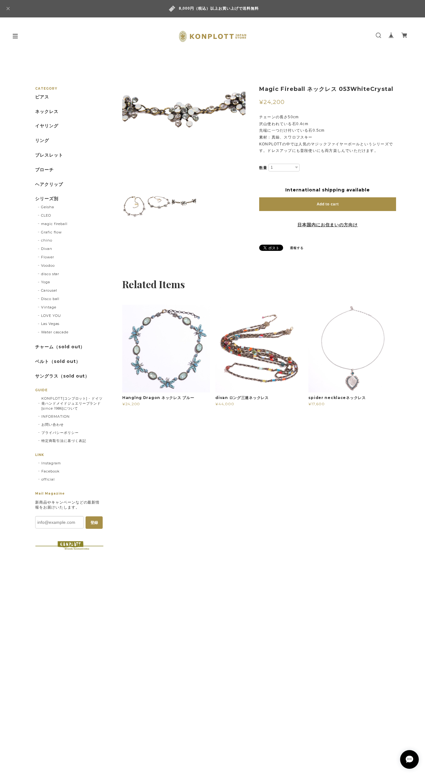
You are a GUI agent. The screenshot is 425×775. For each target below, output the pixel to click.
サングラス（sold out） (62, 376)
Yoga (45, 282)
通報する (297, 248)
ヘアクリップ (49, 184)
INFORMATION (55, 416)
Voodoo (48, 265)
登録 (94, 522)
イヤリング (46, 126)
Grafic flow (51, 232)
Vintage (48, 307)
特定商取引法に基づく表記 (63, 441)
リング (42, 140)
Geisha (47, 207)
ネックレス (46, 111)
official (48, 479)
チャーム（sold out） (60, 347)
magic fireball (54, 224)
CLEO (46, 215)
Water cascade (54, 332)
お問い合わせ (52, 424)
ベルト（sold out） (57, 361)
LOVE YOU (51, 315)
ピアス (42, 97)
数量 (263, 168)
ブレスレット (49, 155)
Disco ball (50, 299)
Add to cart (328, 204)
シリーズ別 (46, 198)
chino (46, 240)
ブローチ (44, 169)
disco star (50, 274)
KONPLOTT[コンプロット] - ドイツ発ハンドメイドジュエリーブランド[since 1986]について (72, 403)
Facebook (50, 471)
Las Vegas (50, 324)
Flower (47, 257)
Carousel (49, 290)
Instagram (51, 463)
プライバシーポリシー (60, 432)
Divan (46, 249)
